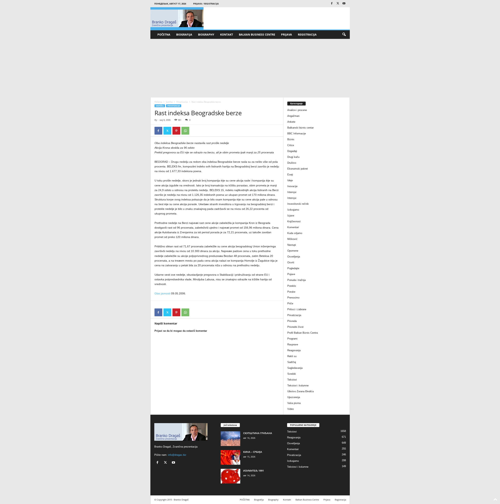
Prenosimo (293, 297)
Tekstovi (292, 379)
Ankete (291, 121)
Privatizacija (182, 101)
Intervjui (291, 192)
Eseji (290, 174)
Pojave (291, 274)
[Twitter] (338, 3)
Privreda (292, 321)
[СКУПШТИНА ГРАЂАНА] (230, 438)
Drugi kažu (293, 156)
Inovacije (292, 186)
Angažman (293, 115)
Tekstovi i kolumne (298, 385)
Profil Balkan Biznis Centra (302, 332)
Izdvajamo (293, 209)
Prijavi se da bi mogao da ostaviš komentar (180, 330)
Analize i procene (297, 110)
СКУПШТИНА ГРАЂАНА (257, 433)
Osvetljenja (293, 256)
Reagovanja (294, 350)
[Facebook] (331, 3)
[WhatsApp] (185, 131)
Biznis (290, 139)
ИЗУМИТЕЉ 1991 (253, 470)
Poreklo (291, 285)
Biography (206, 34)
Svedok (291, 373)
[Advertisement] (250, 68)
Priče (290, 303)
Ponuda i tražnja (296, 280)
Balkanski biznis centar (300, 127)
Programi (292, 338)
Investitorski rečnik (298, 203)
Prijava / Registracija (206, 3)
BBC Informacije (296, 133)
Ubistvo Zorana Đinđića (300, 391)
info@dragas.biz (177, 454)
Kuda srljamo (294, 233)
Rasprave (292, 344)
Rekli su (291, 356)
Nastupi (291, 244)
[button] (344, 34)
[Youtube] (344, 3)
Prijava (286, 34)
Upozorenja (293, 397)
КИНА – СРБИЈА (252, 452)
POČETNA (163, 34)
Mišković (292, 239)
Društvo (291, 162)
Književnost (294, 221)
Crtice (290, 145)
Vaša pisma (294, 403)
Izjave (290, 215)
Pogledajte (293, 268)
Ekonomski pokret (297, 168)
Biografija (184, 34)
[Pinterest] (176, 131)
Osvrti (290, 262)
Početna (158, 101)
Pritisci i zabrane (296, 309)
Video (290, 408)
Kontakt (226, 34)
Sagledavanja (295, 367)
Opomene (292, 250)
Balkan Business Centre (257, 34)
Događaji (292, 151)
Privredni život (295, 326)
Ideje (290, 180)
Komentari (293, 227)
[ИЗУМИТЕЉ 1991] (230, 476)
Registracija (307, 34)
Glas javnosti (162, 293)
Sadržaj (169, 101)
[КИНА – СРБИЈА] (230, 457)
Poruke (291, 291)
